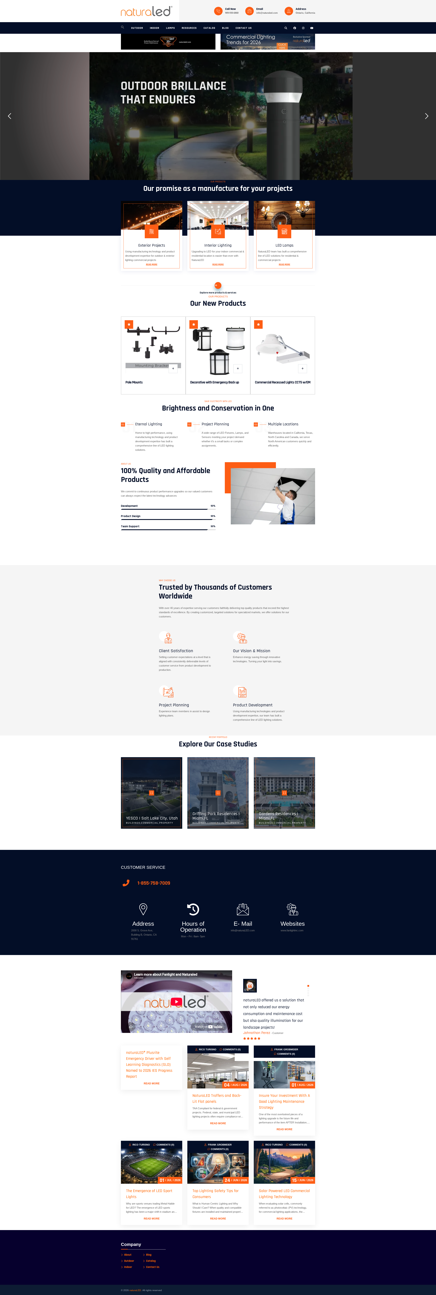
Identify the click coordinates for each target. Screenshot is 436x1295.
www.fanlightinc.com (292, 930)
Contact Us (152, 1267)
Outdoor (129, 1261)
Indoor (128, 1267)
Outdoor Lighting (139, 126)
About (127, 1255)
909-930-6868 (231, 13)
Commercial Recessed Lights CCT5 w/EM (282, 382)
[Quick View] (173, 368)
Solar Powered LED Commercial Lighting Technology (284, 1193)
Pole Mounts (134, 382)
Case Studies (171, 125)
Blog (148, 1255)
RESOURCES (189, 28)
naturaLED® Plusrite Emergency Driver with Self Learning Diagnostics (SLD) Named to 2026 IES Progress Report (149, 1064)
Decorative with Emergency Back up (214, 382)
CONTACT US (244, 28)
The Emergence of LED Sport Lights (149, 1193)
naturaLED (135, 1290)
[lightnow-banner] (268, 42)
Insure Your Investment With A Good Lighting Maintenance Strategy (284, 1101)
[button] (122, 28)
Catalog (151, 1261)
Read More (151, 264)
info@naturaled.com (267, 13)
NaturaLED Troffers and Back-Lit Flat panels (216, 1098)
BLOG (225, 28)
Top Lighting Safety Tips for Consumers (215, 1193)
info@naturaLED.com (243, 930)
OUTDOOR (137, 28)
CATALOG (209, 28)
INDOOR (154, 28)
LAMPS (170, 28)
